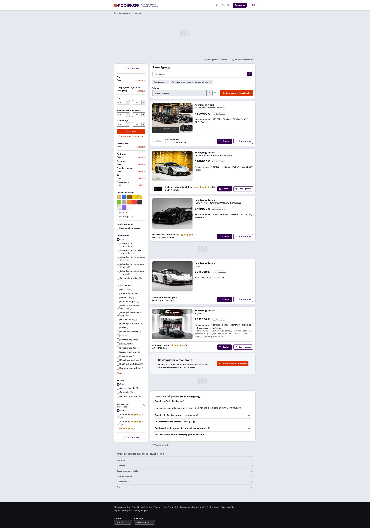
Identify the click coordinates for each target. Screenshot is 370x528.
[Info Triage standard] (215, 93)
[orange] (129, 202)
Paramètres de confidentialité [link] (194, 507)
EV (118, 175)
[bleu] (124, 197)
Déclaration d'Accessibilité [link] (222, 507)
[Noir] (139, 202)
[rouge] (134, 202)
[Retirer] (166, 82)
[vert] (119, 202)
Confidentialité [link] (171, 507)
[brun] (129, 197)
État (119, 77)
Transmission (123, 182)
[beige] (119, 197)
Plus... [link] (119, 373)
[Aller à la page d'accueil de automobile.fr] (137, 5)
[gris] (124, 202)
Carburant (122, 154)
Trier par (156, 88)
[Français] (253, 5)
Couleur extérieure (125, 192)
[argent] (119, 207)
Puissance (121, 161)
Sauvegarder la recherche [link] (131, 136)
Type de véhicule (124, 168)
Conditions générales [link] (142, 507)
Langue (117, 518)
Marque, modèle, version (128, 88)
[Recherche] (249, 74)
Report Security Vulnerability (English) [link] (131, 511)
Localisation (122, 143)
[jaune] (134, 197)
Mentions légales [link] (122, 507)
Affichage (138, 518)
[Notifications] (217, 5)
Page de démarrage (122, 13)
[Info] (143, 405)
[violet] (124, 207)
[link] (222, 5)
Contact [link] (158, 507)
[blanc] (129, 207)
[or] (139, 197)
